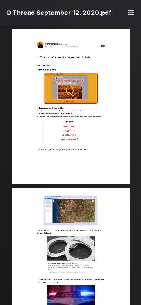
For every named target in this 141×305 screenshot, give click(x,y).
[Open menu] (131, 12)
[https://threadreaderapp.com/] (108, 46)
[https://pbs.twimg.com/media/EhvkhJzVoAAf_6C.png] (74, 136)
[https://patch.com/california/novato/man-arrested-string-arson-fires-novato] (73, 257)
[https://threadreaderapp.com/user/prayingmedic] (53, 44)
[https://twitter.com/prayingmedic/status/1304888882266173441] (69, 47)
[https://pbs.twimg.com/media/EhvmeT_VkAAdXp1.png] (74, 212)
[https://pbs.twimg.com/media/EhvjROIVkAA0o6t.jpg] (74, 91)
